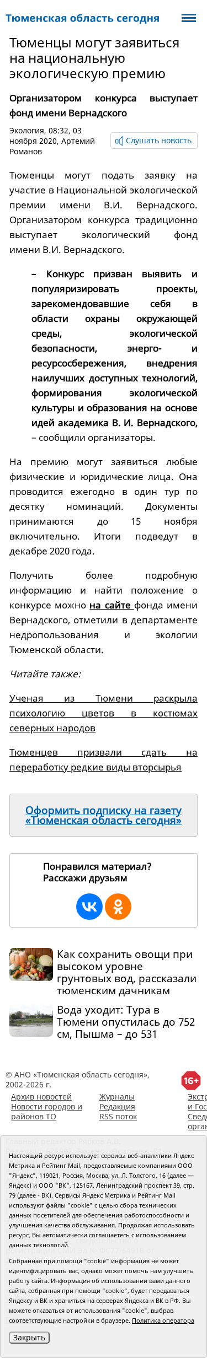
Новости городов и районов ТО (46, 1111)
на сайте (111, 605)
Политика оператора (163, 1320)
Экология (26, 130)
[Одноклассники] (118, 906)
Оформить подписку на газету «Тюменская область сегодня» (103, 815)
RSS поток (118, 1116)
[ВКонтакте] (89, 906)
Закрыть (29, 1337)
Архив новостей (41, 1096)
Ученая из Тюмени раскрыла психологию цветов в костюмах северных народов (103, 713)
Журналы (117, 1096)
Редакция (117, 1106)
